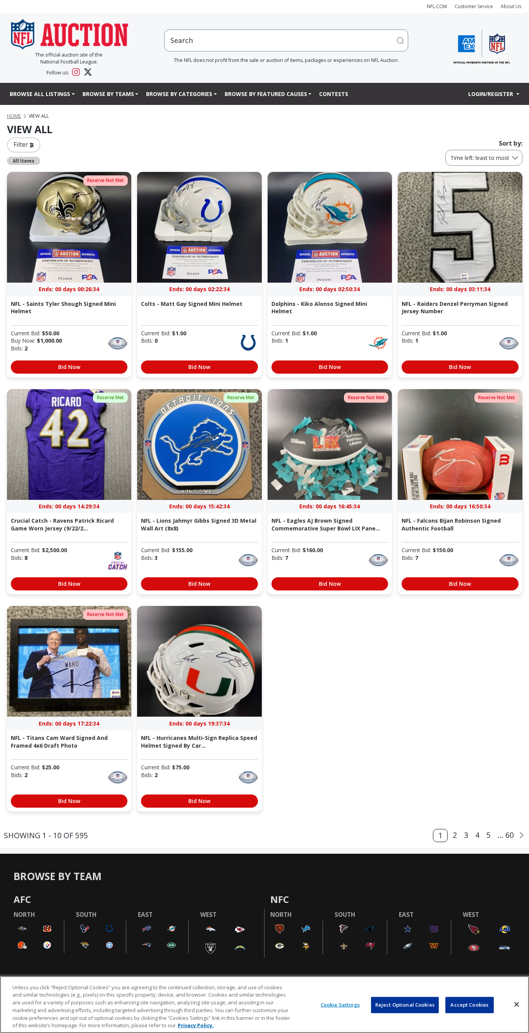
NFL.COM (437, 6)
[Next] (521, 835)
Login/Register (491, 94)
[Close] (516, 1004)
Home (14, 116)
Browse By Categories (179, 94)
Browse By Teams (108, 94)
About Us (511, 6)
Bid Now (69, 367)
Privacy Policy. (196, 1024)
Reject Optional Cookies (405, 1004)
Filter (22, 144)
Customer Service (474, 6)
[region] (264, 1004)
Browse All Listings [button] (40, 94)
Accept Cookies (469, 1004)
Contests (333, 94)
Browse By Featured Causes (266, 94)
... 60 (506, 835)
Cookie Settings (340, 1004)
